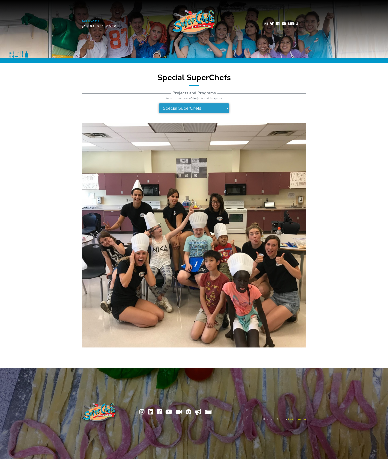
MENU (293, 24)
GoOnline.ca (297, 419)
